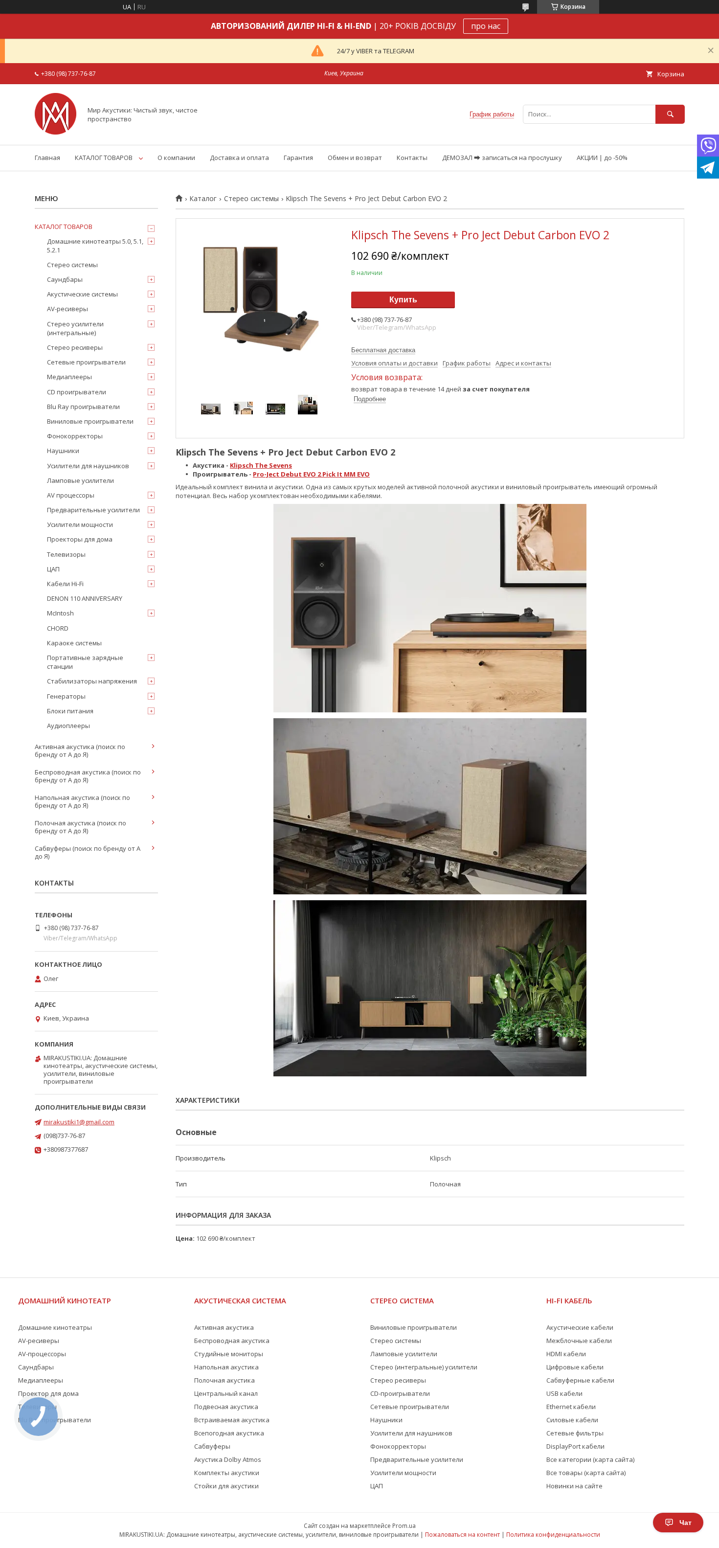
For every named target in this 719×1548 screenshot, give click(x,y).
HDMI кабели (566, 1353)
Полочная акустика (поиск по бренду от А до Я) (80, 827)
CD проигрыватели (76, 391)
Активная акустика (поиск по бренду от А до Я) (80, 750)
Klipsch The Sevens (261, 465)
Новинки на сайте (574, 1485)
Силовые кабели (572, 1419)
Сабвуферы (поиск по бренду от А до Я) (87, 852)
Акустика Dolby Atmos (227, 1459)
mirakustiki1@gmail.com (79, 1122)
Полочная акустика (224, 1380)
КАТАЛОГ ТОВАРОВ (104, 157)
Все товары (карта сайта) (586, 1472)
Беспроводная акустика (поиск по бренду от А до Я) (88, 776)
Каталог (203, 199)
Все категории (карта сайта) (590, 1459)
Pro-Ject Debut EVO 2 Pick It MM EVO (311, 474)
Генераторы (66, 696)
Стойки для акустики (226, 1485)
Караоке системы (74, 642)
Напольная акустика (226, 1367)
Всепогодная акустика (229, 1433)
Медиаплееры (69, 376)
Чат (685, 1522)
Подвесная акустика (226, 1406)
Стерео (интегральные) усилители (423, 1367)
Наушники (63, 450)
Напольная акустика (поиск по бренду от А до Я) (82, 801)
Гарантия (298, 157)
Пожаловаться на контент (462, 1534)
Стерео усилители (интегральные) (75, 328)
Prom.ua (404, 1526)
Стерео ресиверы (75, 347)
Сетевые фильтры (575, 1433)
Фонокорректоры (75, 436)
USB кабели (564, 1393)
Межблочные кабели (579, 1340)
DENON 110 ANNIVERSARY (84, 598)
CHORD (57, 628)
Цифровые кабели (575, 1367)
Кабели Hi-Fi (65, 583)
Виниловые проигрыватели (90, 421)
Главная (47, 157)
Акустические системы (82, 294)
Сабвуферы (212, 1446)
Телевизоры (66, 554)
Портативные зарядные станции (85, 662)
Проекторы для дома (79, 539)
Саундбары (65, 279)
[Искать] (670, 114)
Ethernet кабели (571, 1406)
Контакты (412, 157)
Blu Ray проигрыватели (83, 406)
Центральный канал (226, 1393)
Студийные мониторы (228, 1353)
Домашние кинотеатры (55, 1327)
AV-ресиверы (67, 308)
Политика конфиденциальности (553, 1534)
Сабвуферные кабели (580, 1380)
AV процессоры (70, 495)
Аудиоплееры (68, 725)
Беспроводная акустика (232, 1340)
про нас (485, 26)
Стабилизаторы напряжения (92, 681)
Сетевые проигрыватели (86, 362)
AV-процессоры (42, 1353)
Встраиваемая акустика (232, 1419)
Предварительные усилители (93, 509)
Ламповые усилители (80, 480)
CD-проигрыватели (400, 1393)
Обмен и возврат (355, 157)
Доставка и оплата (239, 157)
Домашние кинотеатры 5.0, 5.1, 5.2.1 (95, 245)
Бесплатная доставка (383, 350)
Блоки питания (70, 710)
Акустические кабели (579, 1327)
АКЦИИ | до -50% (602, 157)
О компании (176, 157)
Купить (403, 300)
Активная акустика (224, 1327)
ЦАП (53, 569)
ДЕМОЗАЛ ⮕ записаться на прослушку (502, 157)
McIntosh (60, 613)
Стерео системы (251, 199)
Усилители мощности (80, 524)
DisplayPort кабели (575, 1446)
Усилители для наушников (88, 465)
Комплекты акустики (226, 1472)
